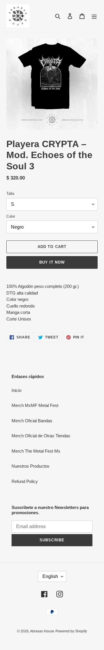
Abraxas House (42, 631)
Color (10, 216)
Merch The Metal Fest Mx (36, 451)
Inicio (16, 390)
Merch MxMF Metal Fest (35, 405)
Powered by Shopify (71, 631)
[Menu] (94, 16)
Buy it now (52, 262)
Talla (10, 193)
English (50, 576)
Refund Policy (25, 481)
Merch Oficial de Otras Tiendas (41, 435)
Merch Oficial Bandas (32, 420)
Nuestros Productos (30, 466)
